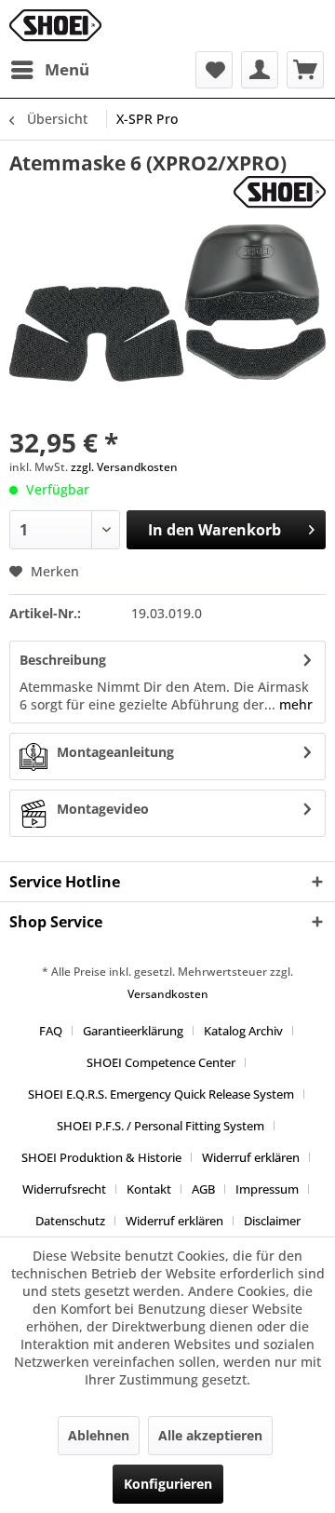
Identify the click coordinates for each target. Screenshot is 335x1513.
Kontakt (149, 1189)
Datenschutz (70, 1220)
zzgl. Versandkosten (124, 467)
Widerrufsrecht (64, 1189)
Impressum (267, 1189)
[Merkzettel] (214, 69)
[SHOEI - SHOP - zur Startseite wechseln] (55, 25)
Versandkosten (167, 994)
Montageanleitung (115, 752)
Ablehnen (98, 1435)
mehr (294, 704)
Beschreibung (63, 660)
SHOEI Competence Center (161, 1062)
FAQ (50, 1030)
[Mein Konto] (259, 69)
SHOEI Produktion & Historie (101, 1157)
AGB (203, 1189)
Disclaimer (272, 1220)
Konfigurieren (168, 1484)
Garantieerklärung (133, 1030)
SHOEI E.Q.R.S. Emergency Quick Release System (161, 1094)
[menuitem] (49, 69)
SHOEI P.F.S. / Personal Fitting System (160, 1125)
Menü (67, 69)
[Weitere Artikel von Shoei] (280, 192)
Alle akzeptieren (210, 1435)
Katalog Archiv (243, 1030)
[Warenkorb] (305, 69)
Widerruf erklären (251, 1157)
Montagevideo (103, 808)
